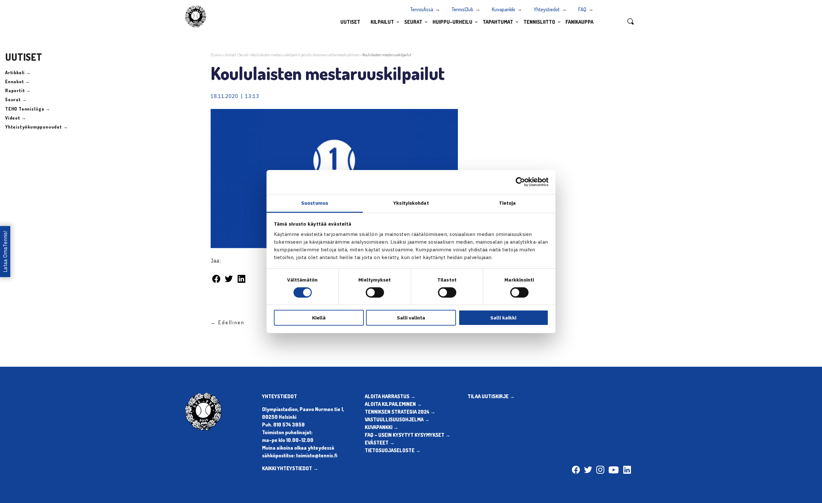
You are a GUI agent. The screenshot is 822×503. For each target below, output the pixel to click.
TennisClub (462, 9)
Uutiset (350, 22)
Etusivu (216, 54)
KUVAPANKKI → (381, 427)
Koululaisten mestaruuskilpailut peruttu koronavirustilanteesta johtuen (305, 54)
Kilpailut (382, 22)
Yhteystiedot (547, 9)
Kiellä (319, 318)
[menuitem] (350, 21)
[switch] (375, 292)
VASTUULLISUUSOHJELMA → (397, 419)
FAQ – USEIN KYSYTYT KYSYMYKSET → (407, 435)
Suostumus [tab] (314, 203)
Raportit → (18, 90)
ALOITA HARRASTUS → (390, 396)
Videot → (15, 118)
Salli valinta (411, 318)
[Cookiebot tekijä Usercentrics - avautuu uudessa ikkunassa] (520, 182)
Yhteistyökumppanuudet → (36, 127)
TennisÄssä (421, 9)
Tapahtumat (498, 22)
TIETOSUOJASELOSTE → (393, 450)
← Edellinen (228, 322)
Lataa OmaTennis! (5, 251)
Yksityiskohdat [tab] (411, 203)
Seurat (413, 22)
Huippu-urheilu (452, 22)
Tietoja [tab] (507, 203)
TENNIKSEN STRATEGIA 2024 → (400, 412)
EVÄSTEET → (380, 442)
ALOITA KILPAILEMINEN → (393, 404)
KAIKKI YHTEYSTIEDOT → (290, 468)
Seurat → (16, 99)
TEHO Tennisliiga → (27, 109)
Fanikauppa (579, 22)
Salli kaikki (503, 318)
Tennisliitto (539, 22)
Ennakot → (17, 81)
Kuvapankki (503, 9)
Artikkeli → (18, 72)
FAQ (582, 9)
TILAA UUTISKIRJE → (491, 396)
